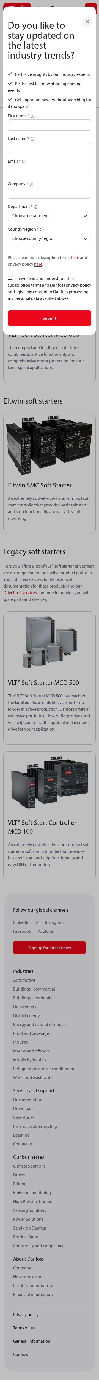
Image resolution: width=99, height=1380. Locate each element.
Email (14, 161)
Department (20, 206)
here (75, 257)
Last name (18, 138)
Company (18, 183)
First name (18, 115)
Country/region (23, 229)
